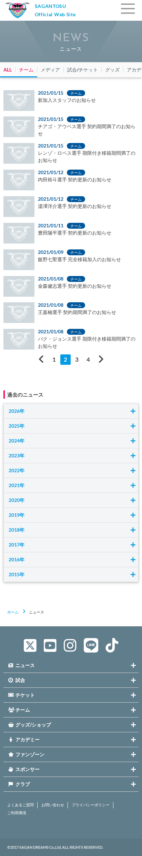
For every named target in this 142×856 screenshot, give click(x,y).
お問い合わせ (52, 805)
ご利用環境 (16, 813)
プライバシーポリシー (91, 805)
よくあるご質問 (20, 805)
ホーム (13, 612)
